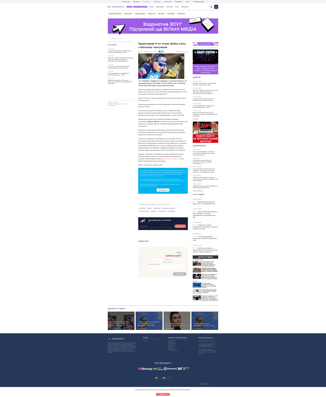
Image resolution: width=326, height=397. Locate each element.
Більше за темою (116, 308)
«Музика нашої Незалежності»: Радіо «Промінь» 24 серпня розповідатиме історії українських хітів (205, 214)
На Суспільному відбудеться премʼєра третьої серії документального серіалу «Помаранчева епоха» (204, 153)
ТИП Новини (171, 211)
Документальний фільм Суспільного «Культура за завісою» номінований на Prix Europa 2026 (120, 81)
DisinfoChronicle (168, 1)
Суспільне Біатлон (144, 211)
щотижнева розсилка (159, 220)
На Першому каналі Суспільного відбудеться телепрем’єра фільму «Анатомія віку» (202, 161)
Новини (129, 6)
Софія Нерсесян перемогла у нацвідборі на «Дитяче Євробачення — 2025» (205, 186)
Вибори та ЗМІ (171, 349)
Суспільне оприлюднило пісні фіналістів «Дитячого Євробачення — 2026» (119, 51)
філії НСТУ (161, 13)
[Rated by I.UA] (159, 378)
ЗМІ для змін (157, 1)
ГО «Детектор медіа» (198, 1)
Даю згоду (163, 394)
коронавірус (156, 208)
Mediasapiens (171, 342)
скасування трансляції (168, 208)
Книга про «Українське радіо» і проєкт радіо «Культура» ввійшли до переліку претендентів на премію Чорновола (120, 59)
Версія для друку (183, 51)
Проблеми (154, 211)
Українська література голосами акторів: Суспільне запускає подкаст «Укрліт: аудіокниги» (205, 250)
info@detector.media (206, 345)
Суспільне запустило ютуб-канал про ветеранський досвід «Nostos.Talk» (118, 67)
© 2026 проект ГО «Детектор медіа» (207, 344)
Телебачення (114, 38)
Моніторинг (169, 6)
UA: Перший (171, 13)
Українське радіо (140, 13)
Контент (151, 6)
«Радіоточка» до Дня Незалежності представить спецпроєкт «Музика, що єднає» (205, 227)
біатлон (149, 208)
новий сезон (151, 13)
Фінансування (160, 6)
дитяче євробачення (115, 13)
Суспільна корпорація (140, 6)
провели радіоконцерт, (171, 159)
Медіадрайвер (178, 1)
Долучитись (163, 190)
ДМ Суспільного (147, 1)
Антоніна (187, 1)
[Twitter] (162, 51)
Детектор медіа (125, 1)
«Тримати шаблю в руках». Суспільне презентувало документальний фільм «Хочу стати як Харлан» (205, 179)
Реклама (145, 340)
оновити (179, 252)
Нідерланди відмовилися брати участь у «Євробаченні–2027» (204, 203)
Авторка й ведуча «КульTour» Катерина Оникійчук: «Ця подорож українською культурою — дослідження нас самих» (204, 170)
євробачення (128, 13)
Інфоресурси (184, 6)
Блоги (177, 6)
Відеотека (170, 347)
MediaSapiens (136, 1)
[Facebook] (160, 51)
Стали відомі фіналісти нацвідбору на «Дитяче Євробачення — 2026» (118, 74)
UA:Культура (181, 13)
